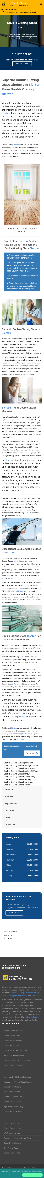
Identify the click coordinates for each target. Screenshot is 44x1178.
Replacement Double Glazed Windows (18, 1082)
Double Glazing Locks (12, 1128)
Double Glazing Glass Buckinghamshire (21, 765)
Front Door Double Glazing (14, 1096)
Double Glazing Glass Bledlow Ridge (20, 776)
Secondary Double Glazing (14, 1055)
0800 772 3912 (22, 739)
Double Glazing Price (12, 1153)
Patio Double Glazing (12, 1092)
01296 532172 (11, 10)
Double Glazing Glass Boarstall (17, 784)
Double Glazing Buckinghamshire (18, 762)
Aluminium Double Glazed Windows (17, 1077)
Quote (7, 817)
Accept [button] (32, 1174)
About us (9, 789)
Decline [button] (12, 1174)
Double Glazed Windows (13, 1030)
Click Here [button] (38, 1171)
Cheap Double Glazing (12, 1087)
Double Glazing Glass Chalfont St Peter (21, 771)
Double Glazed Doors (12, 1035)
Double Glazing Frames (13, 1111)
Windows (9, 796)
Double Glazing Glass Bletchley (17, 779)
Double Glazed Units (12, 1045)
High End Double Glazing (13, 1106)
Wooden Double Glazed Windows (17, 1060)
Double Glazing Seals (12, 1123)
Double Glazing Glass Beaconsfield (19, 768)
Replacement (11, 803)
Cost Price (9, 810)
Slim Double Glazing (11, 1148)
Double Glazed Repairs (13, 1040)
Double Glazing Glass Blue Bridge (18, 782)
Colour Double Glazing (12, 1143)
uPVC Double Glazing (12, 1133)
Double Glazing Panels (12, 1101)
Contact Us (31, 753)
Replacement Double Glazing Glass (17, 1138)
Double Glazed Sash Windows (15, 1050)
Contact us (10, 824)
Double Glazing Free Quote (14, 1065)
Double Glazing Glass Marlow (17, 773)
